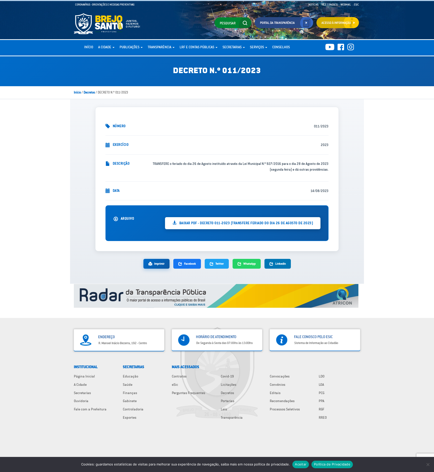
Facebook (190, 263)
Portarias (227, 401)
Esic (356, 4)
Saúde (127, 384)
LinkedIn (280, 263)
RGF (321, 409)
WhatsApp (249, 263)
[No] (427, 464)
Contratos (179, 376)
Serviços (257, 47)
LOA (321, 384)
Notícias (313, 4)
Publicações (130, 47)
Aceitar (300, 464)
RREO (323, 417)
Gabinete (130, 401)
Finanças (130, 393)
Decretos (89, 92)
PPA (321, 401)
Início (88, 47)
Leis (224, 409)
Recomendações (282, 401)
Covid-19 (227, 376)
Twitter (219, 263)
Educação (130, 376)
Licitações (228, 384)
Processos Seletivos (285, 409)
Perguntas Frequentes (188, 393)
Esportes (129, 417)
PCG (321, 393)
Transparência (160, 47)
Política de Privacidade (332, 464)
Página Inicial (84, 376)
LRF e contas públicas (197, 47)
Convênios (277, 384)
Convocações (280, 376)
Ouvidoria (81, 401)
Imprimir (159, 263)
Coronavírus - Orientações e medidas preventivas (104, 4)
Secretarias (232, 47)
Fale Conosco (329, 4)
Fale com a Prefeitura (90, 409)
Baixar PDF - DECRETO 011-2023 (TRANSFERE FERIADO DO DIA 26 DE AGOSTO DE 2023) (245, 223)
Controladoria (133, 409)
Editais (275, 393)
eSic (175, 384)
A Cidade (105, 47)
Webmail (346, 4)
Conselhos (281, 47)
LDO (321, 376)
